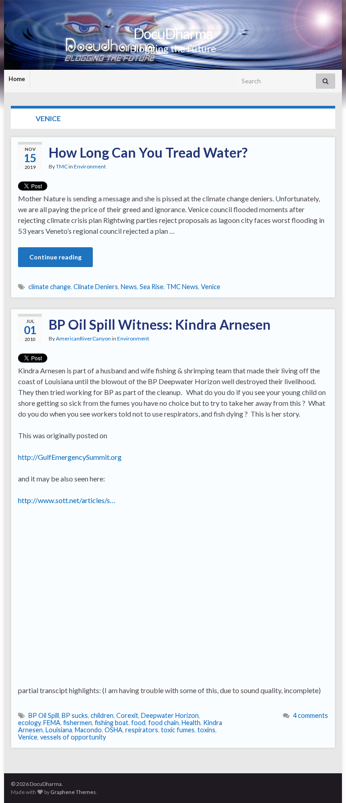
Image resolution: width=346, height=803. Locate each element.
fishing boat (111, 722)
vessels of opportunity (73, 737)
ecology (29, 722)
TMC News (182, 286)
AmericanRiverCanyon (83, 338)
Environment (90, 166)
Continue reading (55, 257)
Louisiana (59, 730)
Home (17, 78)
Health (191, 722)
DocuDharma (173, 33)
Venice (210, 286)
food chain (163, 722)
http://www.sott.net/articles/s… (66, 500)
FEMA (51, 722)
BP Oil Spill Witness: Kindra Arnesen (160, 324)
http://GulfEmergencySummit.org (70, 457)
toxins (206, 730)
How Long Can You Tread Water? (148, 152)
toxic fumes (178, 730)
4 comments (310, 715)
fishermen (77, 722)
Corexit (127, 715)
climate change (49, 286)
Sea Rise (152, 286)
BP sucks (75, 715)
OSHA (114, 730)
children (102, 715)
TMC (62, 166)
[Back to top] (325, 782)
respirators (141, 730)
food (138, 722)
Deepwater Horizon (170, 715)
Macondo (88, 730)
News (129, 286)
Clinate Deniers (95, 286)
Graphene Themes (73, 792)
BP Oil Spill (43, 715)
